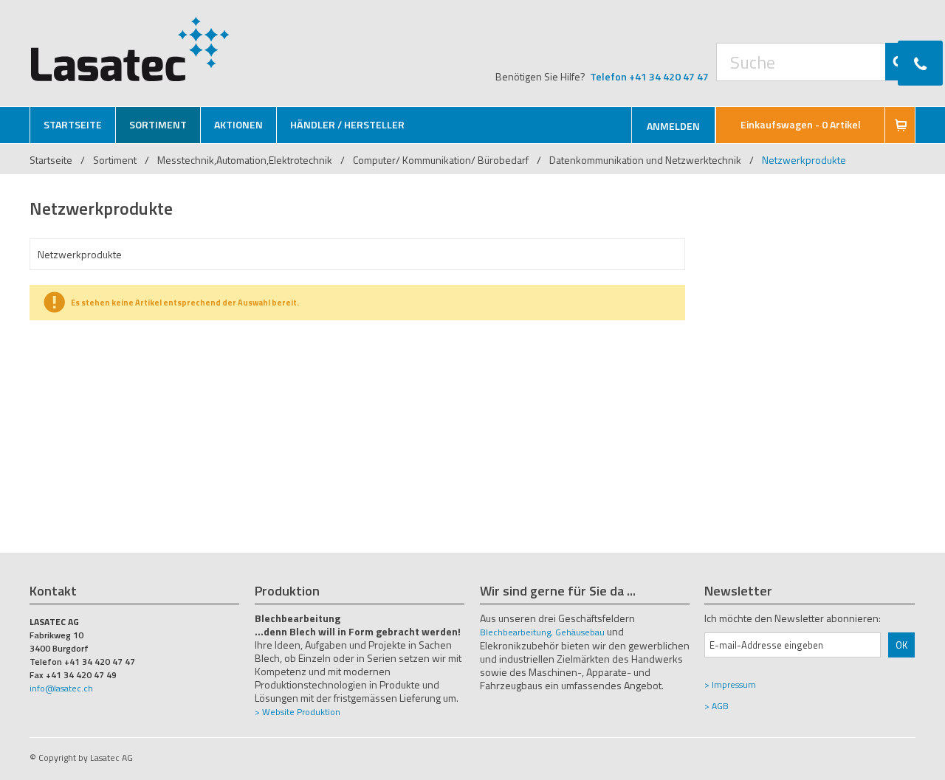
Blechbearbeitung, (516, 632)
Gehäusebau (580, 632)
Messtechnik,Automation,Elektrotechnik (244, 160)
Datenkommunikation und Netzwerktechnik (645, 160)
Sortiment (116, 160)
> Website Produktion (297, 712)
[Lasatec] (130, 49)
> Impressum (730, 684)
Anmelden (673, 126)
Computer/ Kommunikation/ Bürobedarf (441, 160)
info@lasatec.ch (61, 688)
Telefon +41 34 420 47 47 (649, 76)
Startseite (51, 160)
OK (901, 645)
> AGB (716, 706)
